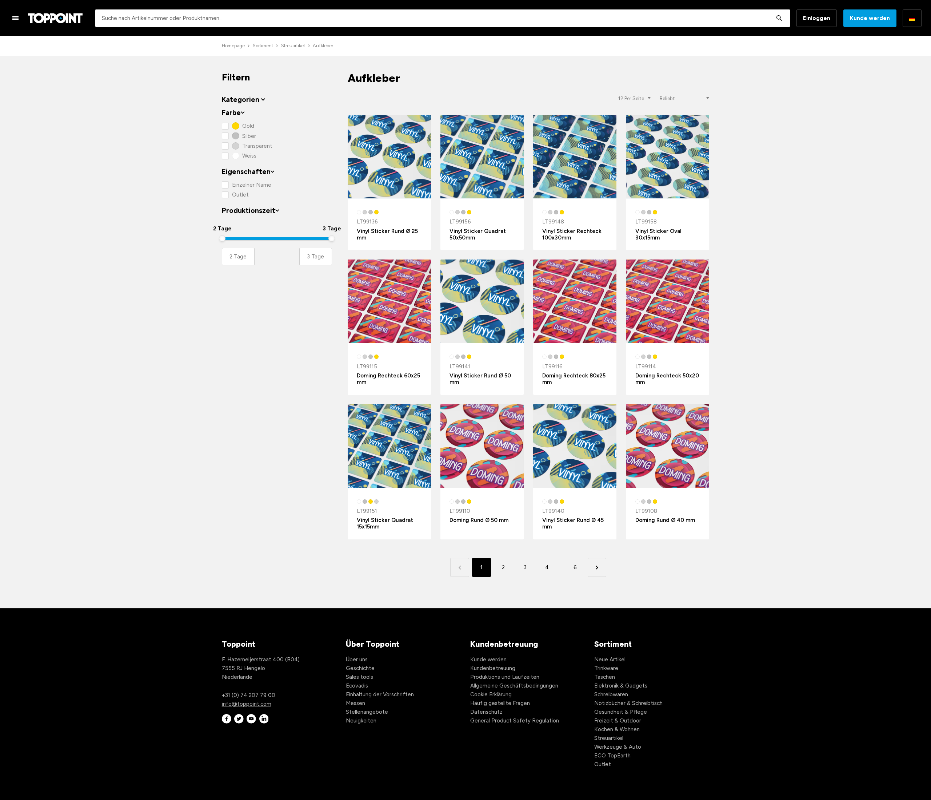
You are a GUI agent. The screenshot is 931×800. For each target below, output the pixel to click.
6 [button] (575, 567)
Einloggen (816, 18)
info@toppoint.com (246, 704)
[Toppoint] (55, 18)
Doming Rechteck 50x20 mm (667, 378)
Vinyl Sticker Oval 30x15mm (658, 234)
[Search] (779, 18)
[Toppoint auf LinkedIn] (264, 719)
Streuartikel (293, 45)
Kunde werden (870, 18)
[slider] (222, 238)
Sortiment (263, 45)
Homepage (233, 45)
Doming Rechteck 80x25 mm (574, 378)
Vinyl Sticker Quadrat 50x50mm (477, 234)
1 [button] (481, 567)
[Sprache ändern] (912, 18)
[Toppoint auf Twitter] (239, 719)
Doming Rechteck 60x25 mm (388, 378)
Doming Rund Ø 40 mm (665, 520)
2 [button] (503, 567)
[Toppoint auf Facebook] (226, 719)
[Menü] (15, 18)
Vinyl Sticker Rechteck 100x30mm (572, 234)
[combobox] (442, 18)
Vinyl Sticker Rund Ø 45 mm (573, 523)
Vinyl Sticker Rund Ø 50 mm (480, 378)
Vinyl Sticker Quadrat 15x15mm (385, 523)
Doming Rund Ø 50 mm (478, 520)
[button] (597, 567)
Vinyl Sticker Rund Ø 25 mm (387, 234)
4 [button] (547, 567)
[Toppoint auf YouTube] (251, 719)
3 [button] (525, 567)
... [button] (561, 567)
